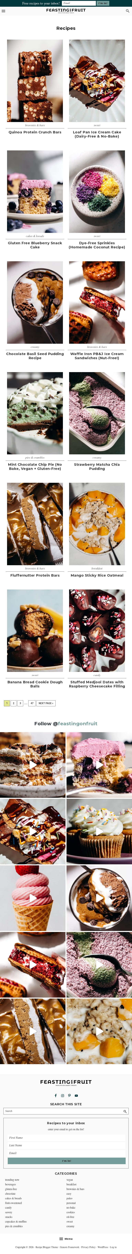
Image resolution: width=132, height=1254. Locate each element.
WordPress (103, 1247)
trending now (12, 1179)
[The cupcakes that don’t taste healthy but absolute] (99, 831)
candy (97, 675)
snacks (8, 1217)
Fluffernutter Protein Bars (35, 575)
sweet (97, 125)
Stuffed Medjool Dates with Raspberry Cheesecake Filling (97, 684)
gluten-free (11, 1189)
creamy (35, 347)
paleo (69, 1198)
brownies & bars (35, 125)
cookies (71, 1212)
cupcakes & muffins (16, 1221)
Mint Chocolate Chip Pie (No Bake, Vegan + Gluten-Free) (35, 466)
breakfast (97, 568)
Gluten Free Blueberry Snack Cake (35, 245)
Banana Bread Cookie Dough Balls (35, 684)
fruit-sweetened (13, 1203)
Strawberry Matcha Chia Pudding (97, 466)
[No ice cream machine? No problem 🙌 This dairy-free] (32, 898)
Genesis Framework (69, 1247)
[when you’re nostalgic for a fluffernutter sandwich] (32, 1031)
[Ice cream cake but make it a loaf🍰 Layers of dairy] (32, 831)
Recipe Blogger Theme (47, 1247)
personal (71, 1203)
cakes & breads (35, 236)
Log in (113, 1247)
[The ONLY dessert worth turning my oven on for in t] (99, 765)
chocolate (10, 1193)
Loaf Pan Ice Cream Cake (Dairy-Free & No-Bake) (97, 134)
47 (33, 703)
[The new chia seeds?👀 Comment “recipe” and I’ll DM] (99, 898)
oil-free (70, 1217)
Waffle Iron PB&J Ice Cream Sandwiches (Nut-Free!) (97, 356)
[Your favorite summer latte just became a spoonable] (99, 965)
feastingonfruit (78, 723)
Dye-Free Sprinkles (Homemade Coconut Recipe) (97, 245)
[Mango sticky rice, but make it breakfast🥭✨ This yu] (99, 1031)
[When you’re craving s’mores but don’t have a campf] (32, 765)
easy (69, 1193)
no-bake (71, 1207)
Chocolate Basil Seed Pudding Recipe (35, 356)
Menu (69, 1238)
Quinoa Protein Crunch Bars (35, 132)
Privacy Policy (88, 1247)
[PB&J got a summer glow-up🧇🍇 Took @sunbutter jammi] (32, 965)
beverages (10, 1184)
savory (8, 1212)
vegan (70, 1179)
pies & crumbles (35, 457)
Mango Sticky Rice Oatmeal (97, 575)
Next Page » (45, 704)
